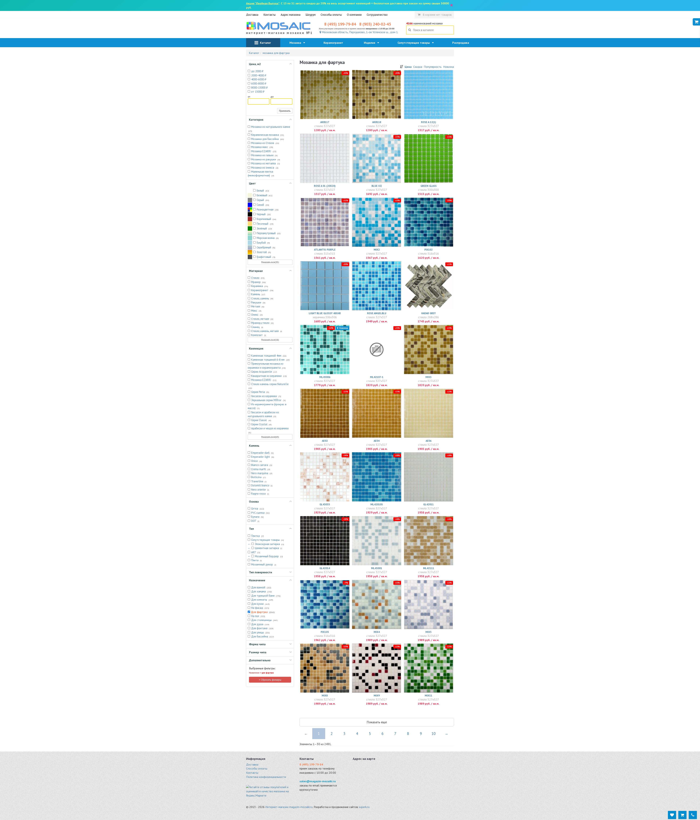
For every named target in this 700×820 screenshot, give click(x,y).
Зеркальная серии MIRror (268, 400)
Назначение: (261, 672)
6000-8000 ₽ (258, 83)
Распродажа (461, 42)
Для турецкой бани (266, 595)
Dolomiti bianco (262, 485)
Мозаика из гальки (264, 155)
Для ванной (261, 587)
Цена (408, 67)
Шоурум (311, 14)
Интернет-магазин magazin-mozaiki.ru (289, 807)
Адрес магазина (290, 14)
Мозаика (296, 42)
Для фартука (263, 612)
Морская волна (268, 238)
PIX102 (428, 249)
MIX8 (325, 695)
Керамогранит (334, 42)
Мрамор (258, 282)
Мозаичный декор (263, 564)
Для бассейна (262, 636)
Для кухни (260, 604)
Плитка (257, 536)
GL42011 (428, 504)
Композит (258, 335)
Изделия (370, 42)
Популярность (433, 67)
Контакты (269, 14)
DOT (255, 521)
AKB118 (376, 122)
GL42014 (325, 568)
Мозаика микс (262, 147)
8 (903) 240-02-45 (375, 24)
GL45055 (325, 504)
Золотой (264, 252)
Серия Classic (261, 420)
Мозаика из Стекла (265, 143)
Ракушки (258, 302)
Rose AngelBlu (376, 313)
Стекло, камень (262, 298)
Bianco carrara (261, 465)
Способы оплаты (331, 14)
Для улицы (260, 632)
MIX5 (428, 632)
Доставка (252, 14)
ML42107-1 (376, 377)
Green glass (429, 186)
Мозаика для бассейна (267, 139)
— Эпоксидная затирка (266, 544)
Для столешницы (264, 620)
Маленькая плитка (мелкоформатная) (261, 173)
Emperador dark (262, 452)
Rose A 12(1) (428, 122)
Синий (263, 204)
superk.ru (364, 807)
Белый (263, 190)
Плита (256, 560)
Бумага (257, 516)
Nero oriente (260, 489)
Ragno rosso (260, 493)
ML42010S (376, 504)
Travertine (259, 481)
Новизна (448, 67)
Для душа (260, 624)
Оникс (257, 314)
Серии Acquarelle (264, 371)
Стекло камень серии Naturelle (268, 385)
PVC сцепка (260, 512)
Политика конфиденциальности (266, 777)
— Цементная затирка (265, 548)
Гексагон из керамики (266, 396)
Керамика (259, 286)
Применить (284, 110)
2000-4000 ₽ (258, 75)
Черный (264, 214)
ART (255, 552)
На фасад (260, 608)
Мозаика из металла (265, 163)
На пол (258, 616)
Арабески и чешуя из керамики (268, 430)
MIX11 (428, 695)
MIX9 (377, 695)
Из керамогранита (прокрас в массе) (267, 406)
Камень (258, 294)
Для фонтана (262, 628)
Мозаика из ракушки (265, 159)
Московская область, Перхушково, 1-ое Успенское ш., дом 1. (359, 32)
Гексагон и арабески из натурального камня (263, 414)
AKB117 (324, 122)
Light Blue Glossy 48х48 (325, 313)
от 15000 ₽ (257, 91)
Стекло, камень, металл (266, 331)
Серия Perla (260, 392)
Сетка (257, 508)
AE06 (428, 440)
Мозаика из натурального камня (269, 128)
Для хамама (261, 591)
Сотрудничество (377, 14)
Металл (257, 306)
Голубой (263, 242)
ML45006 (324, 377)
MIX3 (428, 377)
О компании (354, 14)
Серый (263, 200)
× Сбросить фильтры (270, 679)
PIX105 (325, 632)
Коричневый (266, 219)
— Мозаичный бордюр (265, 556)
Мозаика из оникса (264, 167)
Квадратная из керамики (269, 376)
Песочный (265, 223)
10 (433, 733)
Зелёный (264, 228)
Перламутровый (269, 233)
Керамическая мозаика (267, 134)
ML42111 (428, 568)
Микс (256, 310)
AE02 (325, 440)
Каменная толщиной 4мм (268, 355)
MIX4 (377, 632)
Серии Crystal (261, 424)
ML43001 (376, 568)
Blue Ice (377, 186)
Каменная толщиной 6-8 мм (270, 359)
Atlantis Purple (325, 249)
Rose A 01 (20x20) (325, 186)
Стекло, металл (262, 319)
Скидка (417, 67)
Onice (256, 461)
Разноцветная (268, 209)
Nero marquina (261, 473)
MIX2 (377, 249)
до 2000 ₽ (257, 71)
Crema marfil (260, 469)
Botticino (258, 477)
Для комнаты (262, 599)
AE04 (377, 440)
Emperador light (262, 456)
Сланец (257, 327)
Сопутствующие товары (415, 42)
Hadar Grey (428, 313)
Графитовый (266, 257)
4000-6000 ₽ (258, 79)
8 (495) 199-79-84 (340, 24)
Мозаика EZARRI (263, 151)
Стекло (258, 278)
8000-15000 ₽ (259, 87)
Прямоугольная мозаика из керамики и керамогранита (267, 365)
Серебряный (266, 247)
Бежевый (264, 195)
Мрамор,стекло (262, 323)
